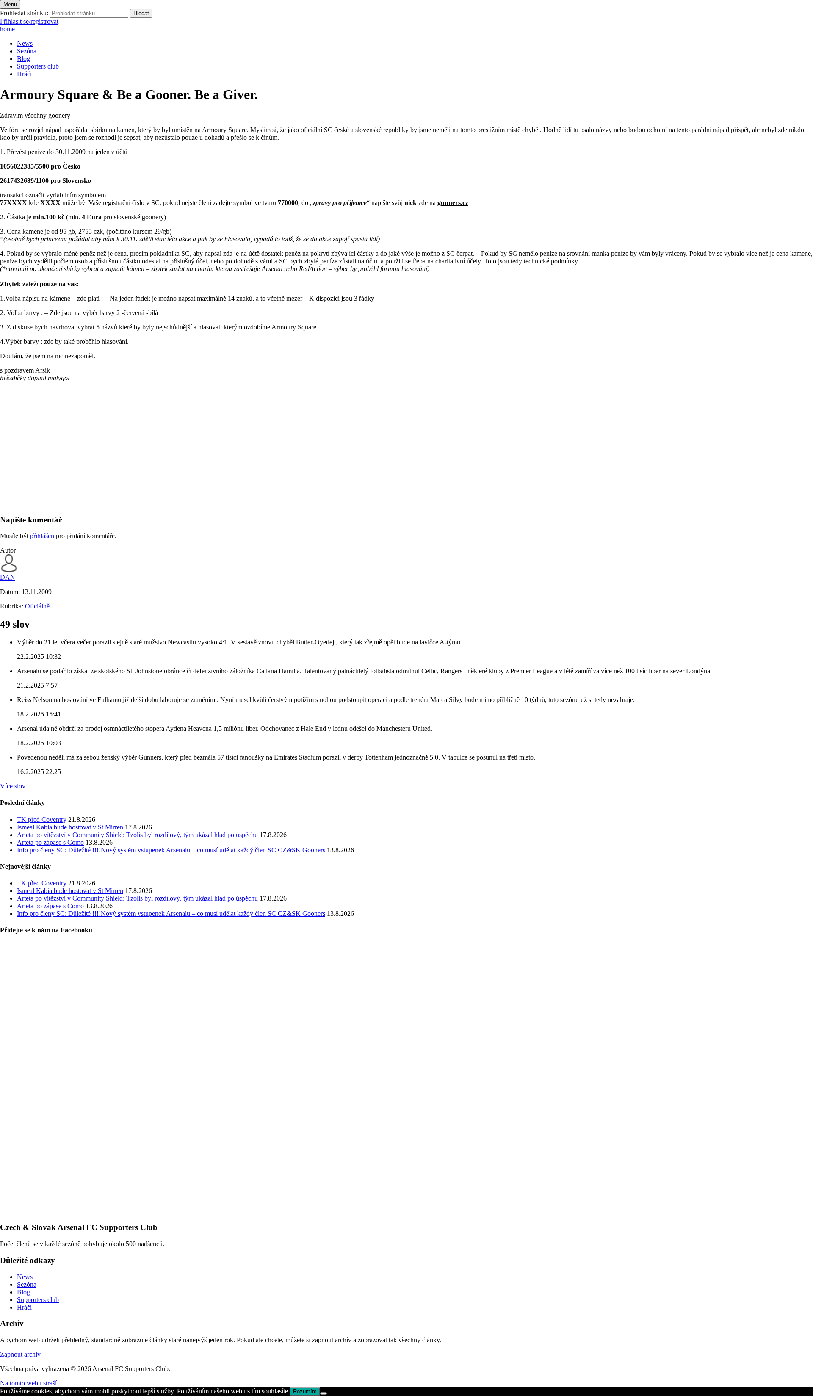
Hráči (24, 73)
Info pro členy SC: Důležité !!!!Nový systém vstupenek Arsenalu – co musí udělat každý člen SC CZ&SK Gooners (171, 850)
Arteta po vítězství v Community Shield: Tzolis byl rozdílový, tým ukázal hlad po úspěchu (137, 834)
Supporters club (38, 66)
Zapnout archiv (20, 1354)
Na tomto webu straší (28, 1383)
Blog (23, 58)
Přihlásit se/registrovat (29, 21)
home (7, 29)
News (25, 43)
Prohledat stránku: (24, 13)
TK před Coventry (41, 819)
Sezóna (26, 51)
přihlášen (43, 535)
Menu (10, 4)
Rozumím (305, 1391)
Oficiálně (37, 606)
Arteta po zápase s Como (50, 842)
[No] (323, 1393)
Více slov (12, 786)
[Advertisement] (254, 448)
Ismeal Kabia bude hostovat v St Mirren (70, 827)
